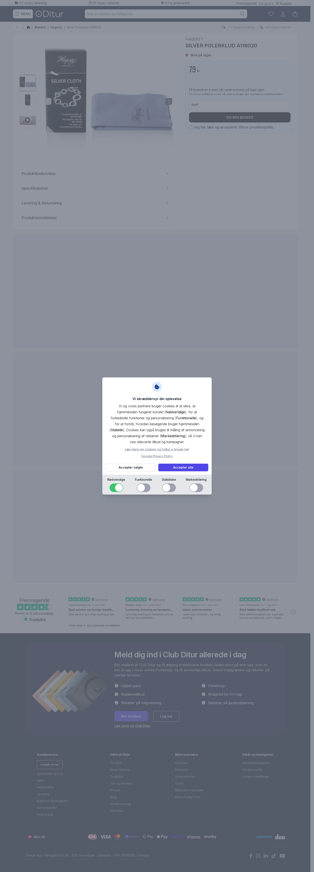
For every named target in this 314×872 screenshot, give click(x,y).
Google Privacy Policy (157, 456)
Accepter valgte (131, 467)
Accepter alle (183, 467)
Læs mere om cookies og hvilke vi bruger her (157, 449)
